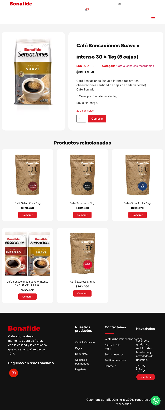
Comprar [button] (27, 214)
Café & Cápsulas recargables (135, 66)
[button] (155, 400)
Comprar (97, 118)
